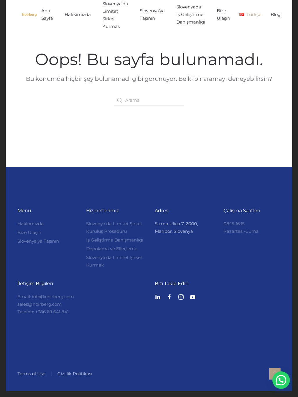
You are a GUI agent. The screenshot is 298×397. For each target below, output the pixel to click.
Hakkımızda (30, 223)
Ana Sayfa (47, 14)
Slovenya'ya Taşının (38, 241)
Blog (276, 14)
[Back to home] (29, 15)
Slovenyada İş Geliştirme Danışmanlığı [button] (190, 14)
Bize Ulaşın (223, 14)
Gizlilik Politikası (74, 373)
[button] (250, 14)
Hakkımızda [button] (78, 14)
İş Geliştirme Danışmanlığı (114, 240)
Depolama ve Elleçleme (111, 248)
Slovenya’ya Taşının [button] (152, 14)
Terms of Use (31, 373)
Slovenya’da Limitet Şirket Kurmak (115, 15)
